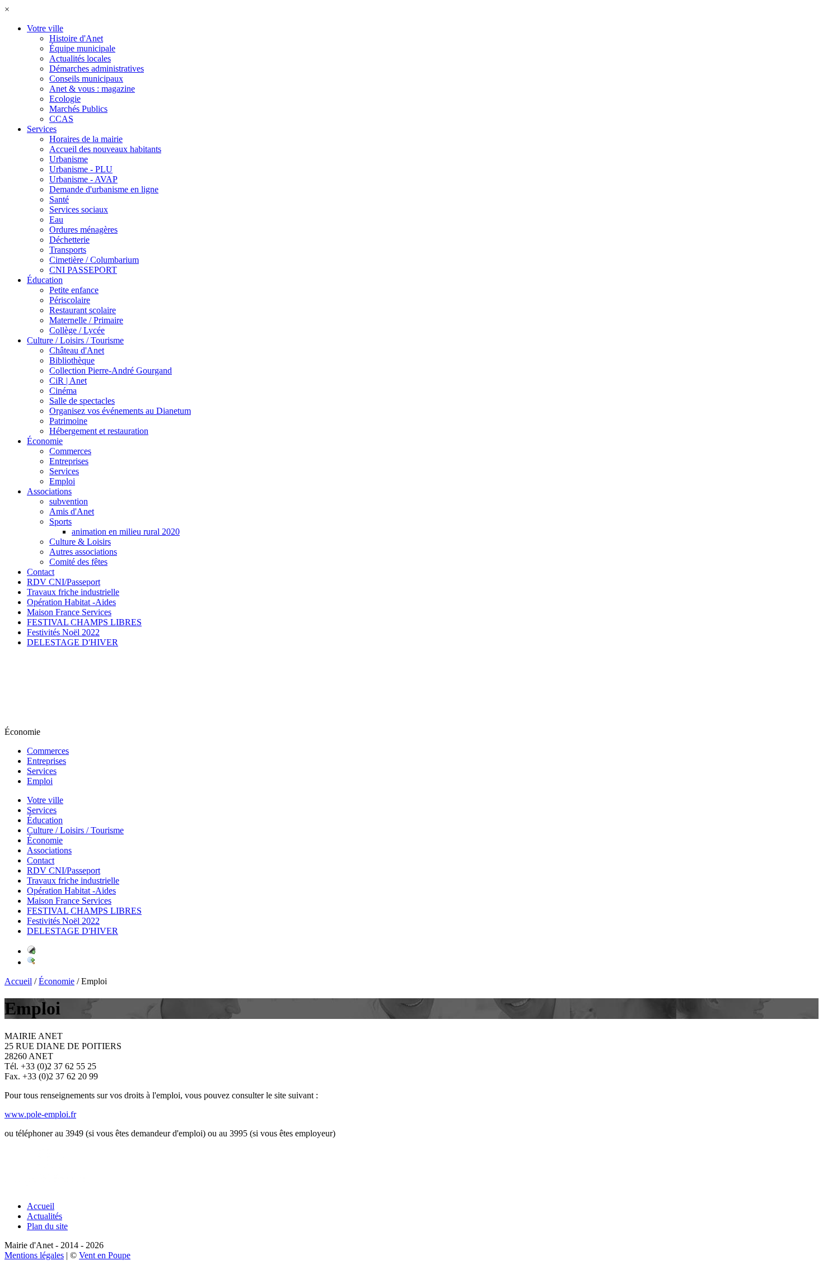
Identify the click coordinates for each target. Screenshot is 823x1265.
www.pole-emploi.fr (40, 1114)
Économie (56, 981)
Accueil (18, 981)
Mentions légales (34, 1255)
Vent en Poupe (104, 1255)
